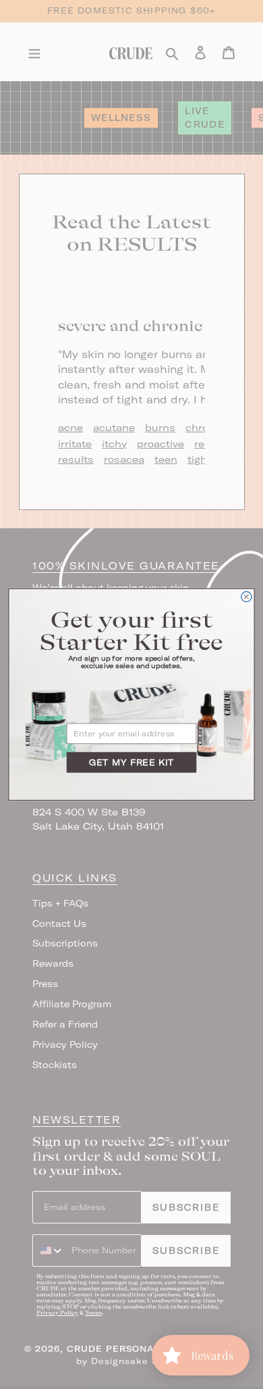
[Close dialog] (246, 597)
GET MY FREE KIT (131, 762)
